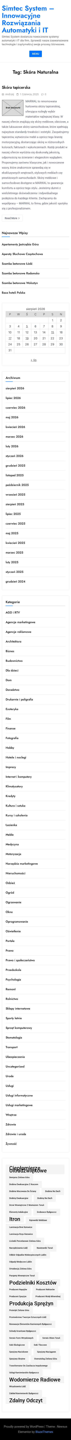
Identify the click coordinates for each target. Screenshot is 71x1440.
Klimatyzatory (14, 786)
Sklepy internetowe (18, 1008)
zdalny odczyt (26, 1400)
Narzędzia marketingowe (22, 864)
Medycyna (12, 844)
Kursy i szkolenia (16, 815)
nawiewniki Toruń (45, 1248)
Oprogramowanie (17, 921)
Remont (10, 989)
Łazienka (11, 825)
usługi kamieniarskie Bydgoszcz (24, 1372)
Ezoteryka (12, 709)
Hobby (10, 748)
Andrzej (9, 94)
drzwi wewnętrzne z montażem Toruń (26, 1205)
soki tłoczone (40, 1345)
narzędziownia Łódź (18, 1248)
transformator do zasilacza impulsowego (28, 1366)
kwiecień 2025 (15, 543)
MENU (35, 53)
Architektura (13, 641)
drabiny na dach (44, 1198)
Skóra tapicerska (16, 87)
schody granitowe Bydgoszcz (22, 1331)
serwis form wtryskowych (21, 1338)
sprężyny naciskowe (18, 1352)
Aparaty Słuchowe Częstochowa (22, 254)
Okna (9, 912)
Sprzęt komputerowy (19, 1028)
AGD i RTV (13, 612)
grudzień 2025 (15, 465)
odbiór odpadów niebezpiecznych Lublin (27, 1255)
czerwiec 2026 (15, 408)
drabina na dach (52, 1191)
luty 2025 (12, 562)
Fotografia (12, 738)
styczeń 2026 (14, 456)
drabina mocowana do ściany (22, 1191)
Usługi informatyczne (19, 1095)
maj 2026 (12, 417)
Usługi (10, 1086)
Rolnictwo (12, 999)
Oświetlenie (13, 931)
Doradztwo (12, 690)
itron (14, 1219)
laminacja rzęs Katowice (21, 1234)
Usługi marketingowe (19, 1105)
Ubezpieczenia (15, 1057)
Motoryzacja (13, 854)
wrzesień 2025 (15, 494)
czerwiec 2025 (15, 523)
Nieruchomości (15, 873)
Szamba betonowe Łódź (17, 264)
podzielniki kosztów (33, 1283)
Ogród (10, 892)
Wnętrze (11, 1115)
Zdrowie (11, 1124)
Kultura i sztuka (15, 806)
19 (27, 338)
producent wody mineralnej (48, 1296)
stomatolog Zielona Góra (45, 1359)
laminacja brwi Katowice (20, 1227)
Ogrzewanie (13, 902)
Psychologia (13, 979)
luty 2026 (12, 446)
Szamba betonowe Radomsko (21, 273)
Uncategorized (15, 1066)
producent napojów (18, 1289)
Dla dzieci (12, 670)
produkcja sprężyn (31, 1303)
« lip (34, 360)
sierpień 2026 (15, 388)
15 (52, 332)
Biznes (10, 651)
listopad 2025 (15, 475)
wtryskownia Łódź (17, 1386)
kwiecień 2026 (15, 427)
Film (8, 719)
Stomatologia (14, 1037)
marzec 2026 (14, 436)
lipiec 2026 (13, 398)
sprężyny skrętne (17, 1359)
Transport (11, 1047)
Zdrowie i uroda (16, 1134)
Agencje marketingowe (20, 622)
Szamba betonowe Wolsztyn (20, 283)
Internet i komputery (19, 777)
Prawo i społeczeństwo (20, 960)
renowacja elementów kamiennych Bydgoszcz (30, 1324)
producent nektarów (45, 1289)
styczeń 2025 (14, 572)
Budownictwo (14, 661)
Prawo (9, 950)
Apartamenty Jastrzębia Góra (20, 244)
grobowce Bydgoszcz (46, 1212)
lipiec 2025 (13, 514)
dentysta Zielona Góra (19, 1177)
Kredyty (10, 796)
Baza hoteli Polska (13, 293)
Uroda (9, 1076)
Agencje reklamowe (18, 632)
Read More (11, 218)
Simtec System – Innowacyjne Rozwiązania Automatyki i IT (28, 19)
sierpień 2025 (15, 504)
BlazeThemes (44, 1432)
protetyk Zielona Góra (19, 1310)
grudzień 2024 (15, 581)
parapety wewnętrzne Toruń (22, 1276)
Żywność (11, 1144)
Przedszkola (13, 970)
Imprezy (11, 767)
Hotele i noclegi (16, 757)
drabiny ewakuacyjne (18, 1198)
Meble (10, 835)
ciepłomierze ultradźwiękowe (28, 1169)
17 (10, 338)
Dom (9, 680)
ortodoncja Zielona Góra (20, 1269)
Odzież (10, 883)
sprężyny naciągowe (46, 1352)
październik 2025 (17, 485)
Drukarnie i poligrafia (19, 699)
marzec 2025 (14, 552)
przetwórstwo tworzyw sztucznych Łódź (27, 1317)
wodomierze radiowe (34, 1380)
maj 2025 (12, 533)
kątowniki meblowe (38, 1220)
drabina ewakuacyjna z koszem (23, 1184)
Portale (10, 941)
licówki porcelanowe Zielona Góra (25, 1241)
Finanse (10, 728)
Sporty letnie (14, 1018)
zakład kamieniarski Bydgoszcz (23, 1393)
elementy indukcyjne (18, 1212)
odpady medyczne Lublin (20, 1262)
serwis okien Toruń (51, 1338)
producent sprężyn (17, 1296)
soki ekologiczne (17, 1345)
